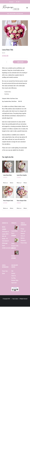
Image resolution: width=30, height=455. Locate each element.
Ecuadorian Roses (7, 101)
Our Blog (13, 278)
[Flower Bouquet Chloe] (22, 192)
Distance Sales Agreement (14, 281)
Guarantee (23, 240)
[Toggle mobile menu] (27, 7)
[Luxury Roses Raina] (8, 167)
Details (12, 182)
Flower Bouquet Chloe (22, 200)
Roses (17, 98)
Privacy (22, 229)
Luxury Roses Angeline (22, 175)
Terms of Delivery (23, 237)
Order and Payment (23, 232)
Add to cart (20, 62)
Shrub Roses (14, 101)
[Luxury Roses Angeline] (22, 167)
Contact (13, 273)
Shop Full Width (13, 13)
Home (8, 13)
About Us (13, 275)
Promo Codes (24, 243)
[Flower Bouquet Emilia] (8, 192)
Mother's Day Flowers (11, 98)
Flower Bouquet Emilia (8, 200)
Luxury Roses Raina (7, 175)
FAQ (12, 271)
